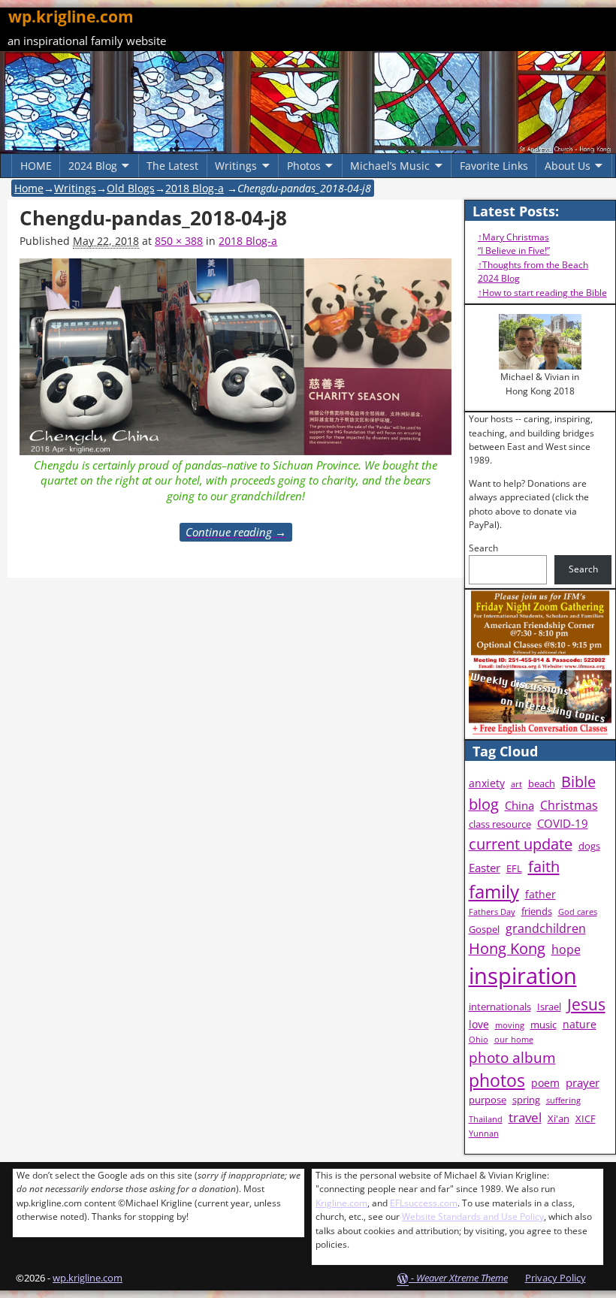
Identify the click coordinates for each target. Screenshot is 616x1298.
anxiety (487, 783)
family (494, 891)
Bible (578, 781)
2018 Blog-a (194, 188)
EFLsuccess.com (423, 1203)
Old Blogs (131, 188)
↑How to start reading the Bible (542, 292)
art (516, 784)
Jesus (586, 1004)
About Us (567, 165)
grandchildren (546, 928)
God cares (577, 912)
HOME (36, 165)
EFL (514, 868)
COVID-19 (562, 824)
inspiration (523, 976)
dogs (589, 846)
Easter (484, 868)
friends (536, 911)
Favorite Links (494, 165)
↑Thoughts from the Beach (533, 264)
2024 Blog (92, 165)
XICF (585, 1118)
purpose (487, 1100)
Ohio (478, 1039)
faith (544, 866)
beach (541, 783)
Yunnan (484, 1133)
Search (483, 548)
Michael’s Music (390, 165)
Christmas (569, 805)
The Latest (172, 165)
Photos (304, 165)
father (540, 894)
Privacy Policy (555, 1277)
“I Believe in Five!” (514, 250)
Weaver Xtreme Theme (462, 1277)
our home (513, 1039)
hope (566, 949)
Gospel (484, 929)
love (479, 1024)
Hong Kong (507, 948)
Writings (236, 165)
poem (545, 1083)
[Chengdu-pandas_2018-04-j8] (235, 357)
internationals (500, 1007)
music (543, 1025)
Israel (549, 1007)
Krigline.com (341, 1203)
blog (484, 804)
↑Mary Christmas (513, 237)
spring (526, 1100)
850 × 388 (179, 241)
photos (497, 1080)
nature (579, 1024)
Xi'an (558, 1118)
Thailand (486, 1119)
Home (29, 188)
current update (520, 844)
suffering (563, 1100)
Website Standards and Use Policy (473, 1216)
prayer (582, 1083)
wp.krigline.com (71, 16)
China (519, 806)
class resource (500, 824)
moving (509, 1025)
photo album (512, 1057)
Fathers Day (492, 912)
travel (525, 1117)
